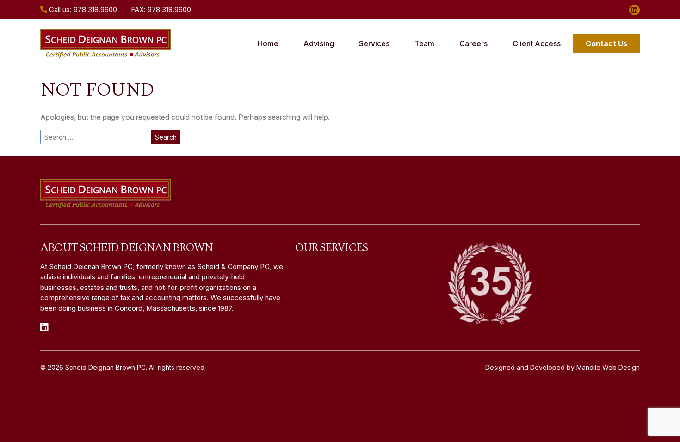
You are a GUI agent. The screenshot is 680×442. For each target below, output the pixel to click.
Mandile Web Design (608, 367)
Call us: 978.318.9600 (82, 9)
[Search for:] (94, 137)
